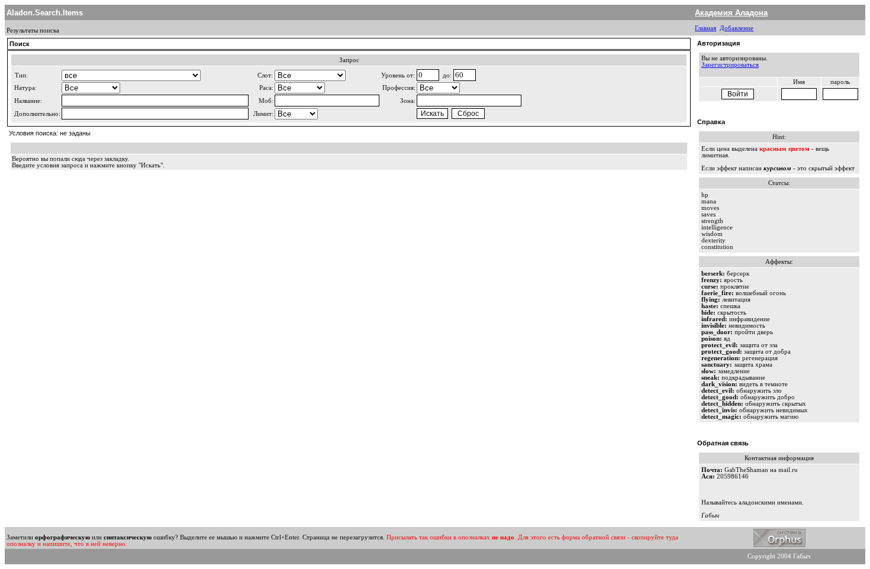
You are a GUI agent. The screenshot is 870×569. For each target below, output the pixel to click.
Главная (705, 28)
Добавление (736, 28)
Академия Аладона (731, 12)
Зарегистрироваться (730, 65)
